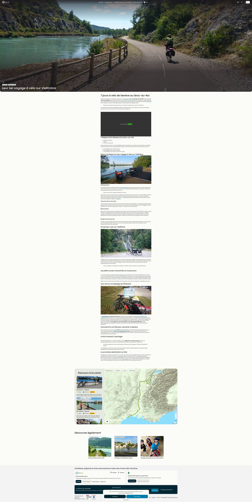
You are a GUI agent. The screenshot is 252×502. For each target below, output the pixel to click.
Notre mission (86, 481)
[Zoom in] (176, 414)
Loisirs (125, 370)
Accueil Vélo (129, 2)
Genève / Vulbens (83, 390)
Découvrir (101, 2)
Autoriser (130, 124)
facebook (122, 472)
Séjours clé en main (138, 2)
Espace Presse (95, 481)
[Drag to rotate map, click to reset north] (176, 418)
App (147, 2)
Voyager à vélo (108, 2)
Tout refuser (115, 496)
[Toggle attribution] (176, 421)
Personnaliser (126, 499)
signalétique (105, 316)
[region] (140, 396)
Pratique (118, 370)
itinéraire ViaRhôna (128, 99)
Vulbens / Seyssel (83, 411)
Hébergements (109, 370)
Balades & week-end (119, 2)
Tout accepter (137, 496)
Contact (78, 481)
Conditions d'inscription (166, 489)
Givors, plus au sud (146, 276)
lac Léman (139, 259)
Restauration (133, 370)
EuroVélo (126, 358)
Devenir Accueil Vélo (143, 481)
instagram (114, 472)
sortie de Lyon (121, 274)
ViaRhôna (149, 101)
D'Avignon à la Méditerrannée (123, 458)
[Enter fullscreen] (176, 409)
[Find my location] (176, 411)
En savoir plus (132, 481)
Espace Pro (103, 481)
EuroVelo (121, 356)
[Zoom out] (176, 416)
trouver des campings (124, 187)
